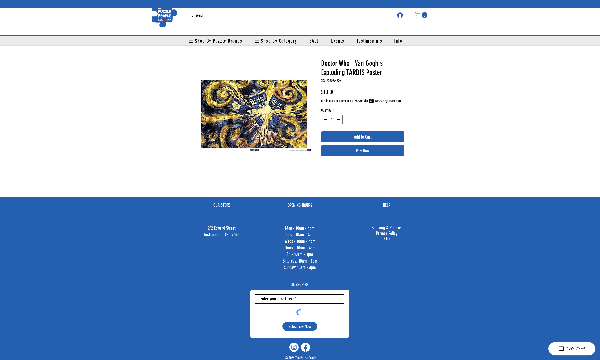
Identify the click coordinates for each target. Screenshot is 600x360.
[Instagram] (294, 347)
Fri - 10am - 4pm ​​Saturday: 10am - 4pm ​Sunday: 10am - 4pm (300, 260)
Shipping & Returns (386, 227)
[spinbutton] (331, 119)
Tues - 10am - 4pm (300, 234)
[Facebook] (305, 347)
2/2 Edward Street (222, 228)
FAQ (387, 239)
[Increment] (338, 119)
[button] (422, 15)
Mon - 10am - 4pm (300, 228)
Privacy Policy (386, 233)
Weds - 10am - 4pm (300, 241)
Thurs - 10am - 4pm (299, 248)
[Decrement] (325, 119)
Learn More (395, 101)
